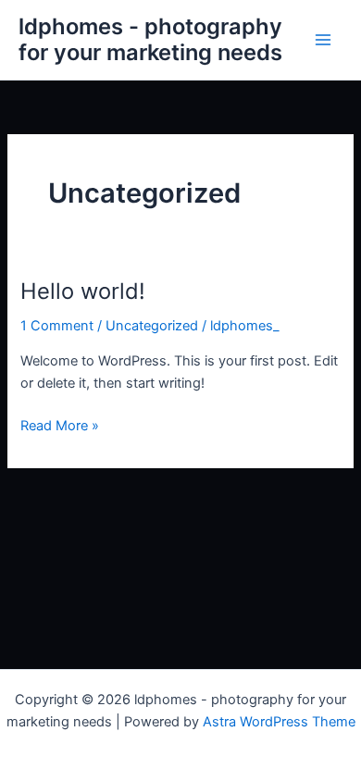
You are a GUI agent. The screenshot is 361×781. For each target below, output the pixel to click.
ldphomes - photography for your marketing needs (150, 39)
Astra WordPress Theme (279, 721)
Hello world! (82, 291)
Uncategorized (152, 325)
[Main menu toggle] (323, 39)
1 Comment (56, 325)
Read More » (59, 424)
